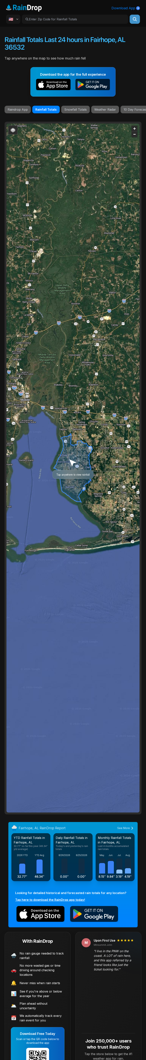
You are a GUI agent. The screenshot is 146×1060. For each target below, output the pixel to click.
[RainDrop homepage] (24, 7)
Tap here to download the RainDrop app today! (50, 900)
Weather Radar (105, 109)
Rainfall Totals (46, 109)
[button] (53, 85)
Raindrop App (18, 109)
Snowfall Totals (75, 109)
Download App (123, 8)
